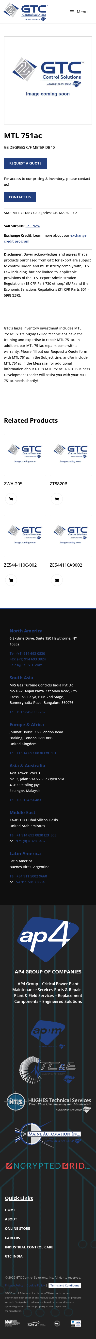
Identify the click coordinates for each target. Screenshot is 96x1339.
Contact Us (20, 197)
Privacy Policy (14, 1285)
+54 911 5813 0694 (29, 882)
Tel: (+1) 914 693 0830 (27, 653)
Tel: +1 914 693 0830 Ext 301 (33, 753)
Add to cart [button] (11, 499)
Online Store (17, 1228)
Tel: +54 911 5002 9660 (28, 876)
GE (55, 212)
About (11, 1219)
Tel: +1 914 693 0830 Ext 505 (33, 835)
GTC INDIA (14, 1256)
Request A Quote (25, 163)
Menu (82, 11)
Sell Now (33, 226)
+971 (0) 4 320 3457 (30, 841)
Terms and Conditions (64, 1285)
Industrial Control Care (29, 1247)
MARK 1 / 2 (68, 212)
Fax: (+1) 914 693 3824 (28, 659)
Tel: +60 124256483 (25, 799)
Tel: (13, 712)
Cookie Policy (36, 1285)
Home (10, 1209)
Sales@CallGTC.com (26, 665)
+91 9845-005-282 (31, 712)
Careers (12, 1237)
